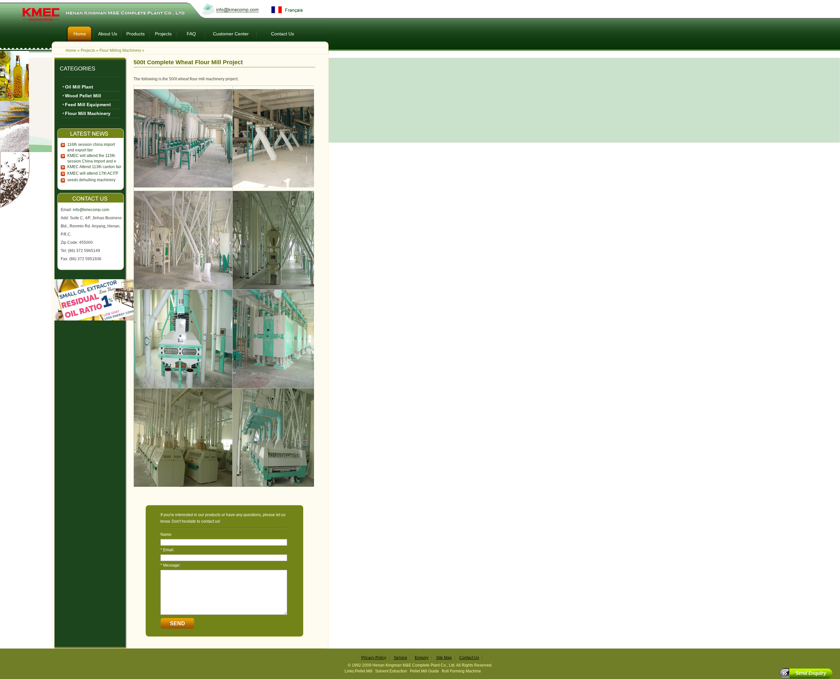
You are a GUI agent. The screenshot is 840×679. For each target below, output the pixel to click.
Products (135, 33)
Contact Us (282, 33)
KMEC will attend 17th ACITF (92, 173)
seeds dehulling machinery (91, 180)
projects (88, 50)
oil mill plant (79, 86)
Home (80, 33)
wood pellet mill (83, 95)
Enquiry (422, 657)
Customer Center (231, 33)
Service (400, 657)
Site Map (444, 657)
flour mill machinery (88, 113)
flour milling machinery (120, 50)
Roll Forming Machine (461, 671)
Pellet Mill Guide (424, 671)
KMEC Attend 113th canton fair (94, 167)
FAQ (191, 33)
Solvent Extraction (391, 671)
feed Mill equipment (88, 104)
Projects (163, 33)
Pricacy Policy (373, 657)
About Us (107, 33)
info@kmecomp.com (91, 209)
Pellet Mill (363, 671)
